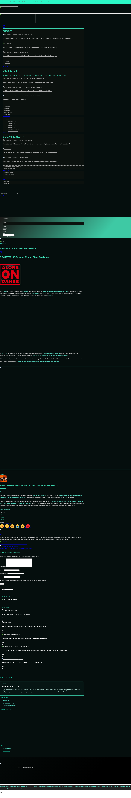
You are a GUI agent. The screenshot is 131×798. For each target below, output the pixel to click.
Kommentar (3, 566)
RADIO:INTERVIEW (9, 172)
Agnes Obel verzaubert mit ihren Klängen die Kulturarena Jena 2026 (28, 82)
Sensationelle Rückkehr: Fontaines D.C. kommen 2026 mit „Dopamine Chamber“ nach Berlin (37, 38)
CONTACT (5, 179)
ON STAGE (5, 66)
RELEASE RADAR (6, 116)
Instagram (2, 514)
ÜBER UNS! (7, 183)
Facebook (2, 517)
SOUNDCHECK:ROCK (12, 123)
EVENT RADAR (6, 132)
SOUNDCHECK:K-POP (12, 121)
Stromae (12, 523)
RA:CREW (7, 181)
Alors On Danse (2, 523)
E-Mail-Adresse (4, 573)
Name (1, 570)
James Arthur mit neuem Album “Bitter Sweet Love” (13, 544)
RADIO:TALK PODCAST (9, 174)
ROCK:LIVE (7, 104)
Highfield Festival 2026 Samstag (14, 99)
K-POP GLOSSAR (8, 177)
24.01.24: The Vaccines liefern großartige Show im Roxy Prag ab (16, 548)
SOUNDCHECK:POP (11, 127)
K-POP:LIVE (7, 110)
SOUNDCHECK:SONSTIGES (13, 131)
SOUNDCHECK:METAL (12, 125)
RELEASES (7, 64)
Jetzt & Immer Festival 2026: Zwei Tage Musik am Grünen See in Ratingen (30, 56)
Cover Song (6, 523)
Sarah (2, 535)
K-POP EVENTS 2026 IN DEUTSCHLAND (13, 166)
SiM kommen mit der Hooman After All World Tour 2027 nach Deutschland (30, 47)
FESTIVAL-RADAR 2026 (10, 168)
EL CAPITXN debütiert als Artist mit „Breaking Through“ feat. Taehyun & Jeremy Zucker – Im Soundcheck (34, 650)
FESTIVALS (7, 63)
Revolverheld (9, 523)
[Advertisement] (65, 207)
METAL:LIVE (7, 106)
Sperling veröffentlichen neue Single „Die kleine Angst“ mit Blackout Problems (29, 485)
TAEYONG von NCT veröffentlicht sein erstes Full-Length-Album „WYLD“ (24, 626)
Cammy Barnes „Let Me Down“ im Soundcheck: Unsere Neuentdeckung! (24, 638)
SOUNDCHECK (7, 119)
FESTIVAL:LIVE (8, 112)
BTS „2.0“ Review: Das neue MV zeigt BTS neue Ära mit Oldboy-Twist (23, 662)
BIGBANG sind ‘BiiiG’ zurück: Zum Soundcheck (16, 614)
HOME (4, 25)
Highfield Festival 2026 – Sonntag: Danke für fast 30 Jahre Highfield (27, 91)
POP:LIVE (7, 108)
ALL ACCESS (6, 170)
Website (2, 577)
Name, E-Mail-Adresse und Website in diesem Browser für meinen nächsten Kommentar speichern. (24, 580)
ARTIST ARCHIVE (8, 176)
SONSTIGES (7, 114)
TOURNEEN (7, 61)
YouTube (2, 519)
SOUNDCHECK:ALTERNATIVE (13, 129)
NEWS (4, 27)
